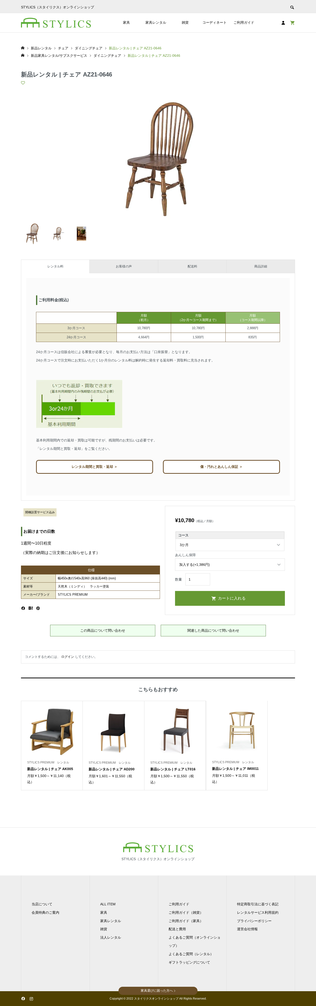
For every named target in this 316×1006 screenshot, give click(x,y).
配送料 (192, 266)
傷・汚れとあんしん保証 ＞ (221, 467)
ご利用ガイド (244, 22)
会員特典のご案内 (45, 912)
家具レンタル (155, 22)
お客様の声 (124, 266)
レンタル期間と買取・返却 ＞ (95, 467)
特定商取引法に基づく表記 (257, 904)
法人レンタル (110, 937)
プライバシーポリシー (254, 921)
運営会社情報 (247, 929)
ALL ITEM (108, 904)
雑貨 (185, 22)
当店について (42, 904)
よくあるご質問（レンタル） (191, 954)
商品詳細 (260, 266)
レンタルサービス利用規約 (257, 912)
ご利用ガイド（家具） (186, 921)
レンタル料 (55, 266)
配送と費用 (177, 929)
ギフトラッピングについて (189, 962)
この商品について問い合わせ (102, 630)
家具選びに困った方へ (157, 990)
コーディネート (214, 22)
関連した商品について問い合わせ (213, 630)
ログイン (67, 657)
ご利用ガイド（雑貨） (186, 912)
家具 (126, 22)
